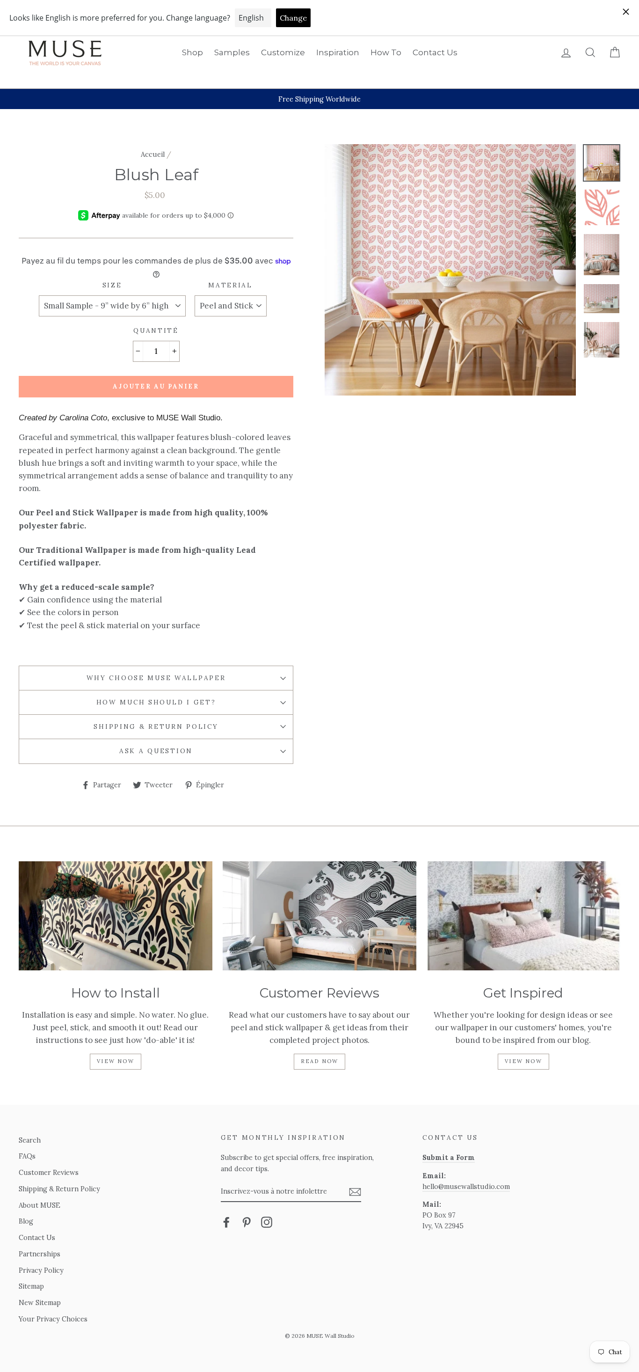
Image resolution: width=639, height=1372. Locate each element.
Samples (232, 52)
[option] (319, 99)
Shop (192, 52)
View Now (115, 1061)
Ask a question (156, 751)
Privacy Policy (41, 1270)
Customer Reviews (49, 1172)
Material (230, 285)
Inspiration (337, 52)
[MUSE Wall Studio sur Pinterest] (246, 1222)
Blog (26, 1221)
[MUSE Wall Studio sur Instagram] (266, 1222)
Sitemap (31, 1286)
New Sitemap (40, 1302)
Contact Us (435, 52)
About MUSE (39, 1205)
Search (30, 1140)
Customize (283, 52)
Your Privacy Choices (53, 1318)
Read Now (320, 1061)
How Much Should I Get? (156, 702)
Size (112, 285)
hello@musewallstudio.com (466, 1186)
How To (385, 52)
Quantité (156, 330)
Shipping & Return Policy (156, 726)
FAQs (27, 1156)
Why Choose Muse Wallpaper (156, 678)
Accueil (153, 154)
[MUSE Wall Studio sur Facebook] (226, 1222)
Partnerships (39, 1253)
